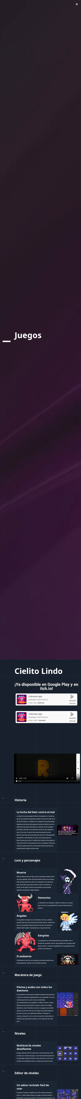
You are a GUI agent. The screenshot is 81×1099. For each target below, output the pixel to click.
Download (72, 700)
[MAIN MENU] (77, 4)
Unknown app (35, 696)
